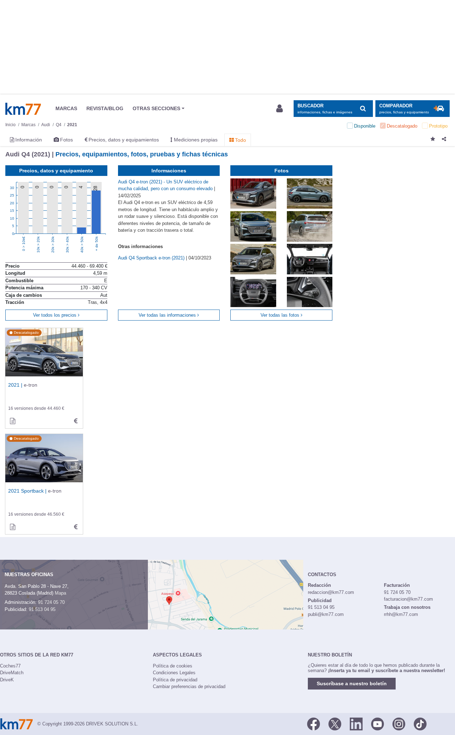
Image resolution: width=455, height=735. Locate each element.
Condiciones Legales (174, 672)
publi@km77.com (326, 614)
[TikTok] (420, 723)
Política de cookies (172, 666)
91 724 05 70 (51, 602)
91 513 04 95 (42, 609)
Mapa (60, 593)
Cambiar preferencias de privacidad (189, 686)
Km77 (23, 109)
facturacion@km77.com (408, 599)
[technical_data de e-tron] (75, 421)
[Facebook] (313, 723)
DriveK (7, 679)
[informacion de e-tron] (12, 421)
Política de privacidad (175, 679)
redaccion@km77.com (331, 592)
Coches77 (10, 666)
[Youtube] (377, 723)
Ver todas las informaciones (168, 315)
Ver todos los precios (55, 315)
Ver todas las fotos (281, 315)
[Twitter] (334, 723)
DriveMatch (11, 672)
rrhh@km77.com (401, 614)
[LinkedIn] (356, 723)
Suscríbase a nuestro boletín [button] (352, 683)
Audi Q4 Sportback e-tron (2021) (152, 258)
